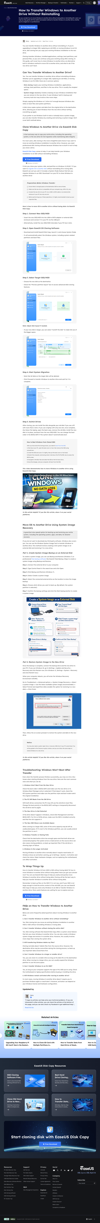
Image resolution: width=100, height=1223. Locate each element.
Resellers (55, 1190)
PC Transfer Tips (8, 1198)
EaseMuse (43, 1195)
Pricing (88, 3)
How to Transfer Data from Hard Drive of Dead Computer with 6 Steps (71, 1044)
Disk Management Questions (30, 1190)
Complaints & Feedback (59, 1207)
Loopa (42, 1198)
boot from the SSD (60, 445)
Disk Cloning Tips (8, 1190)
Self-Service (26, 1170)
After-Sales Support (28, 1175)
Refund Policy (44, 1173)
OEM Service (56, 1198)
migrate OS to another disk (37, 169)
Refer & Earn (56, 1204)
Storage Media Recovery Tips (11, 1175)
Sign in (94, 2)
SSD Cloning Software (9, 1193)
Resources (8, 1167)
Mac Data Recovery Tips (10, 1173)
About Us (55, 1178)
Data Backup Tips (8, 1184)
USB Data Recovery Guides (11, 1178)
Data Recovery (29, 3)
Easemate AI (43, 1193)
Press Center (56, 1181)
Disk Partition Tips (9, 1187)
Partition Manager (41, 3)
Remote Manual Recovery (30, 1178)
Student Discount (57, 1201)
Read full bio (29, 1007)
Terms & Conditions (45, 1184)
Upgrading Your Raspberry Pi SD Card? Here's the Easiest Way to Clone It (17, 1044)
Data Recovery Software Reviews (12, 1181)
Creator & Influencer (58, 1196)
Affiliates (55, 1193)
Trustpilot (80, 1178)
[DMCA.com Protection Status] (13, 1219)
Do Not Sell (43, 1178)
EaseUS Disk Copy (29, 151)
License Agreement (45, 1181)
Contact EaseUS (57, 1187)
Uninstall (42, 1170)
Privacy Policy (44, 1175)
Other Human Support (29, 1181)
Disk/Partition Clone (12, 7)
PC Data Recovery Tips (10, 1170)
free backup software (38, 559)
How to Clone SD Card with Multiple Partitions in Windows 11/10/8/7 (43, 1044)
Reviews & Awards (57, 1184)
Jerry (27, 41)
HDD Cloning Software (10, 1196)
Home (5, 7)
